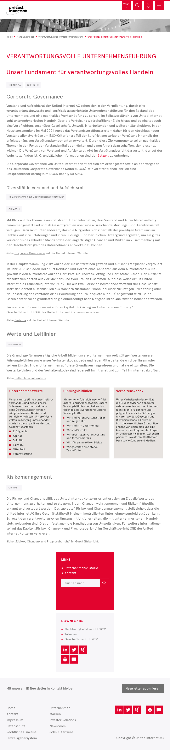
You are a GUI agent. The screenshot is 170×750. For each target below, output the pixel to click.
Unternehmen (60, 708)
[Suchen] (104, 583)
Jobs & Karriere (61, 732)
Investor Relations (63, 720)
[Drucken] (65, 659)
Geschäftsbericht (86, 541)
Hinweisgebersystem (21, 738)
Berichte (20, 320)
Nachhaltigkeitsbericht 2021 (85, 629)
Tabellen (70, 634)
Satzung (103, 155)
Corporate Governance (30, 253)
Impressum (14, 720)
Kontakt (70, 573)
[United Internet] (16, 9)
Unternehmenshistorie (81, 568)
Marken (55, 714)
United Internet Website (30, 378)
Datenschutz (15, 726)
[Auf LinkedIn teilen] (65, 649)
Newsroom (58, 726)
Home (10, 708)
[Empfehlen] (74, 659)
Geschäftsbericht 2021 (81, 639)
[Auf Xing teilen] (83, 649)
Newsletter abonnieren (142, 688)
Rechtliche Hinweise (21, 732)
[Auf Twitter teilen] (74, 649)
